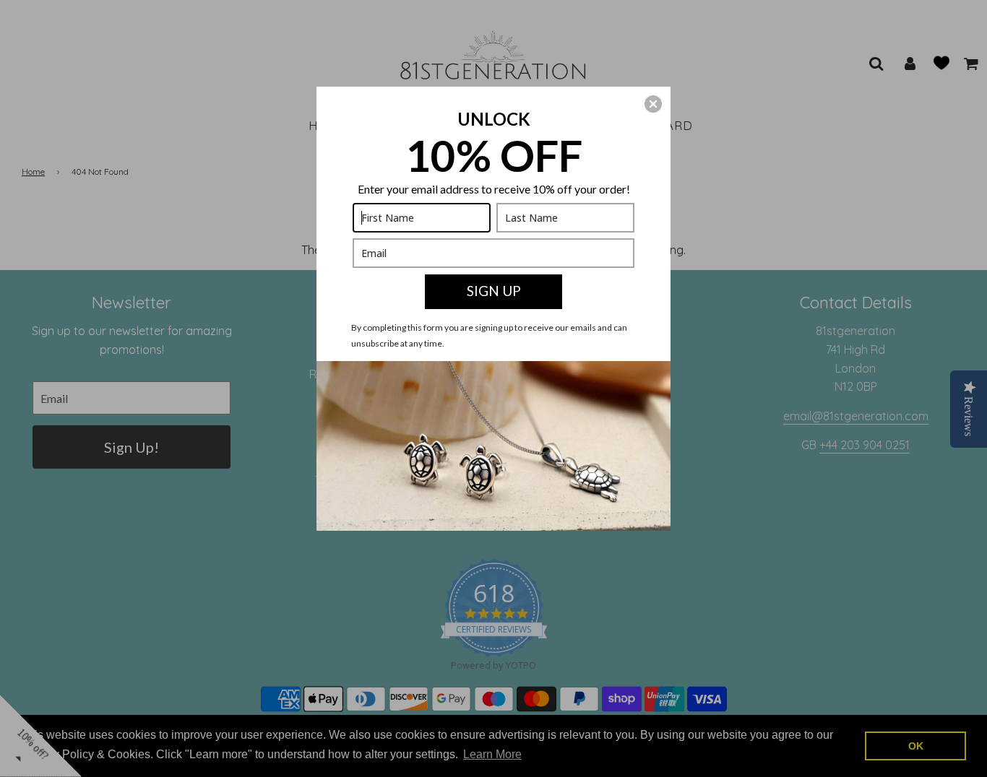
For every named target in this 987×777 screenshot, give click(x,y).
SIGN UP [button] (494, 290)
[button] (653, 104)
